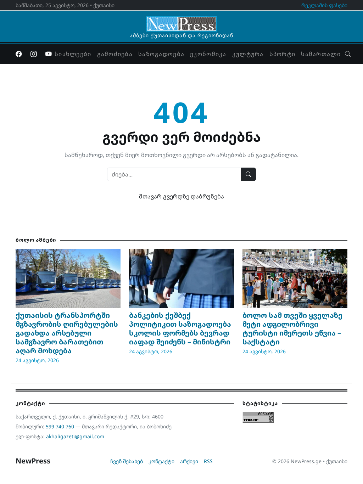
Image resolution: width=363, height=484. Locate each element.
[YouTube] (48, 53)
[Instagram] (33, 53)
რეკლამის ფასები (324, 5)
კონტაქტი (161, 461)
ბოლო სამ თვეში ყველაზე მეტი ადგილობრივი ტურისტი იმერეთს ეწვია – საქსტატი (292, 328)
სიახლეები (73, 54)
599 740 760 (60, 426)
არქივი (189, 461)
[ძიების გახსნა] (348, 54)
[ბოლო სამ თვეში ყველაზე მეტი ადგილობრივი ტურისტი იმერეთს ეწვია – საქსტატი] (294, 278)
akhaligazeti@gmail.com (75, 436)
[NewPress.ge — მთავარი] (181, 20)
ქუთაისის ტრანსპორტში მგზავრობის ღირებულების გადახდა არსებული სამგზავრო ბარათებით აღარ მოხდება (67, 332)
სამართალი (321, 54)
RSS (208, 461)
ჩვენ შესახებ (126, 461)
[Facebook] (19, 53)
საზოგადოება (161, 54)
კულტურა (248, 54)
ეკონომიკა (208, 54)
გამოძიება (115, 54)
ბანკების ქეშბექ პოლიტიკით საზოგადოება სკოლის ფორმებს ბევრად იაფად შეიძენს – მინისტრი (180, 328)
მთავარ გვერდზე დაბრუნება (181, 196)
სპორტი (282, 54)
